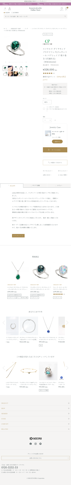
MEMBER (4, 413)
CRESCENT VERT (16, 28)
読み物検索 (16, 12)
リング (26, 28)
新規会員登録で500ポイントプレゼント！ (35, 1)
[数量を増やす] (55, 120)
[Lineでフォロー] (40, 444)
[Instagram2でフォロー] (35, 444)
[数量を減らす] (45, 120)
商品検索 (7, 12)
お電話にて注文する (56, 162)
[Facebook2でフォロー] (31, 444)
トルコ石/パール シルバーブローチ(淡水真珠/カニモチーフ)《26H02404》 (48, 383)
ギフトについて (62, 171)
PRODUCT (4, 403)
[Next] (26, 62)
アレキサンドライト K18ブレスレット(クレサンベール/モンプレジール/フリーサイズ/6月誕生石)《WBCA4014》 (28, 383)
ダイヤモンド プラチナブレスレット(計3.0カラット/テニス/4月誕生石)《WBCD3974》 (29, 338)
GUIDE (3, 419)
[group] (35, 3)
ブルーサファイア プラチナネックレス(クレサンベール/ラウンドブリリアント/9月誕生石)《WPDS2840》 (48, 338)
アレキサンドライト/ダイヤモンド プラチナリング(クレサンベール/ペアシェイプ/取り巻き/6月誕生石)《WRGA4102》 (40, 288)
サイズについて (47, 171)
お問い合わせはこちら (35, 458)
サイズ (44, 98)
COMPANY (4, 424)
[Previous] (6, 62)
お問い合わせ (46, 175)
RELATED (4, 429)
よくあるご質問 (62, 175)
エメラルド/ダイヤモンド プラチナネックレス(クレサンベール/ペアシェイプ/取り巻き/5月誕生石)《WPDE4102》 (18, 288)
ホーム (5, 28)
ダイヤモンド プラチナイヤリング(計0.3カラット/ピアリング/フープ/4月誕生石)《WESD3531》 (9, 338)
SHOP (3, 408)
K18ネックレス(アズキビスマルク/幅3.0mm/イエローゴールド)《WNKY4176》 (9, 383)
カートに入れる (56, 150)
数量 (44, 117)
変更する (57, 141)
